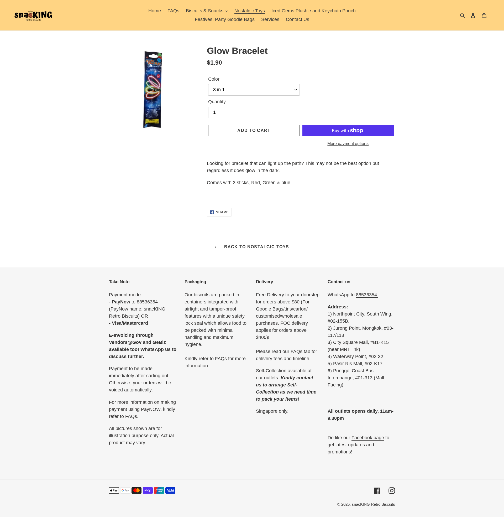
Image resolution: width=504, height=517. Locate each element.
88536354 (367, 294)
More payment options (348, 143)
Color (213, 79)
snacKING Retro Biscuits (373, 504)
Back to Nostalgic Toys (256, 247)
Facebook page (367, 437)
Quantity (217, 101)
